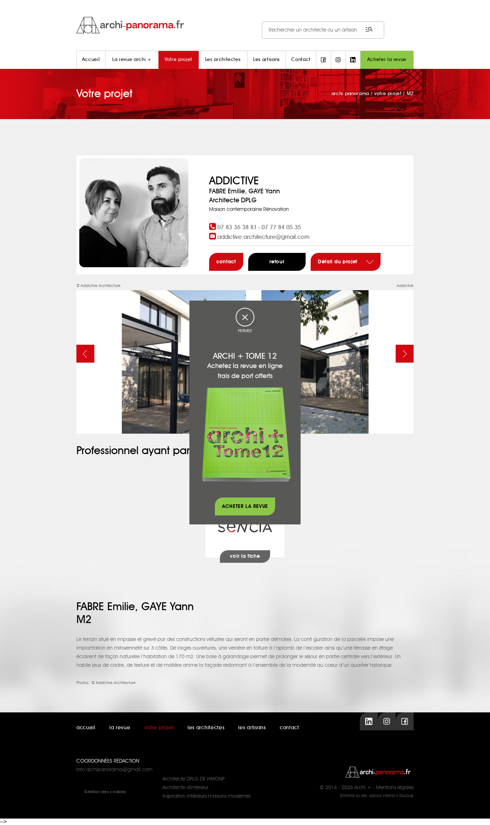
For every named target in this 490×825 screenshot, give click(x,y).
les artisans (251, 727)
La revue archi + (131, 59)
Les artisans (266, 59)
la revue (120, 727)
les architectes (206, 727)
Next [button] (405, 354)
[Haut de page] (477, 812)
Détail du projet (338, 261)
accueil (85, 727)
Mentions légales (395, 787)
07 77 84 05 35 (281, 227)
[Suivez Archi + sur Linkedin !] (353, 60)
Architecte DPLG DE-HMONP (193, 779)
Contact (301, 59)
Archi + (362, 787)
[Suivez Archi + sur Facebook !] (323, 60)
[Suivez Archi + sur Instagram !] (338, 60)
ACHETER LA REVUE (245, 506)
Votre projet (178, 59)
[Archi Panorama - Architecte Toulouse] (245, 25)
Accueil (91, 59)
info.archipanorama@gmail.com (114, 769)
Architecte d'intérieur (185, 787)
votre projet (159, 727)
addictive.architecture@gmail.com (263, 237)
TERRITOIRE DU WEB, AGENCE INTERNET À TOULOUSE (377, 796)
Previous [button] (85, 354)
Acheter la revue (386, 59)
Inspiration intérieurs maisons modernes (206, 796)
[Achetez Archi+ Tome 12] (246, 434)
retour (276, 261)
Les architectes (223, 59)
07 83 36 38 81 (237, 227)
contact (226, 261)
